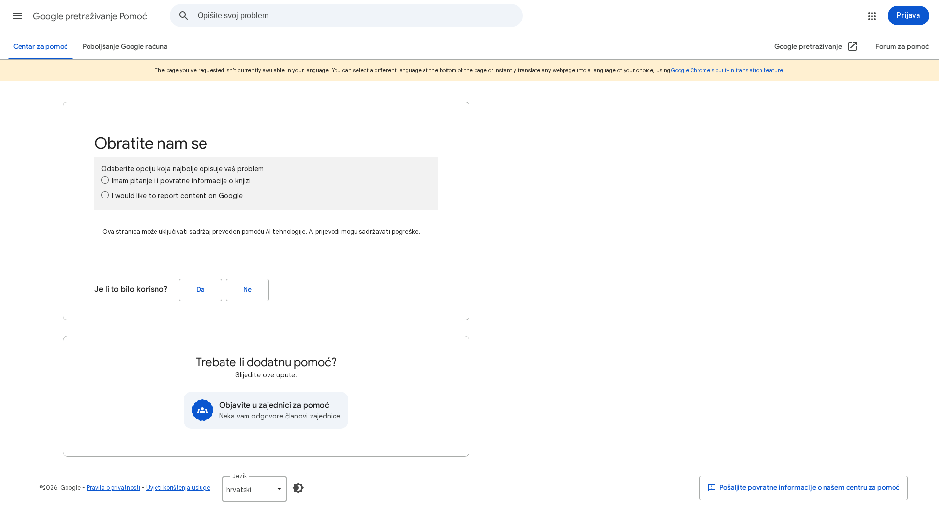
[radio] (105, 180)
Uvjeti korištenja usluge (178, 487)
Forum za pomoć (902, 47)
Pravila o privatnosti (113, 487)
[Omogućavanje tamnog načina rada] (298, 488)
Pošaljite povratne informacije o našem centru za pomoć (809, 488)
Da (200, 290)
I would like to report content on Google (177, 195)
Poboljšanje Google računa (125, 47)
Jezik (239, 476)
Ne (247, 290)
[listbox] (254, 489)
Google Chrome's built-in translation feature (727, 70)
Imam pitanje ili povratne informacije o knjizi (181, 180)
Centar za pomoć (40, 47)
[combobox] (360, 15)
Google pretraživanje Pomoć (90, 16)
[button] (17, 15)
